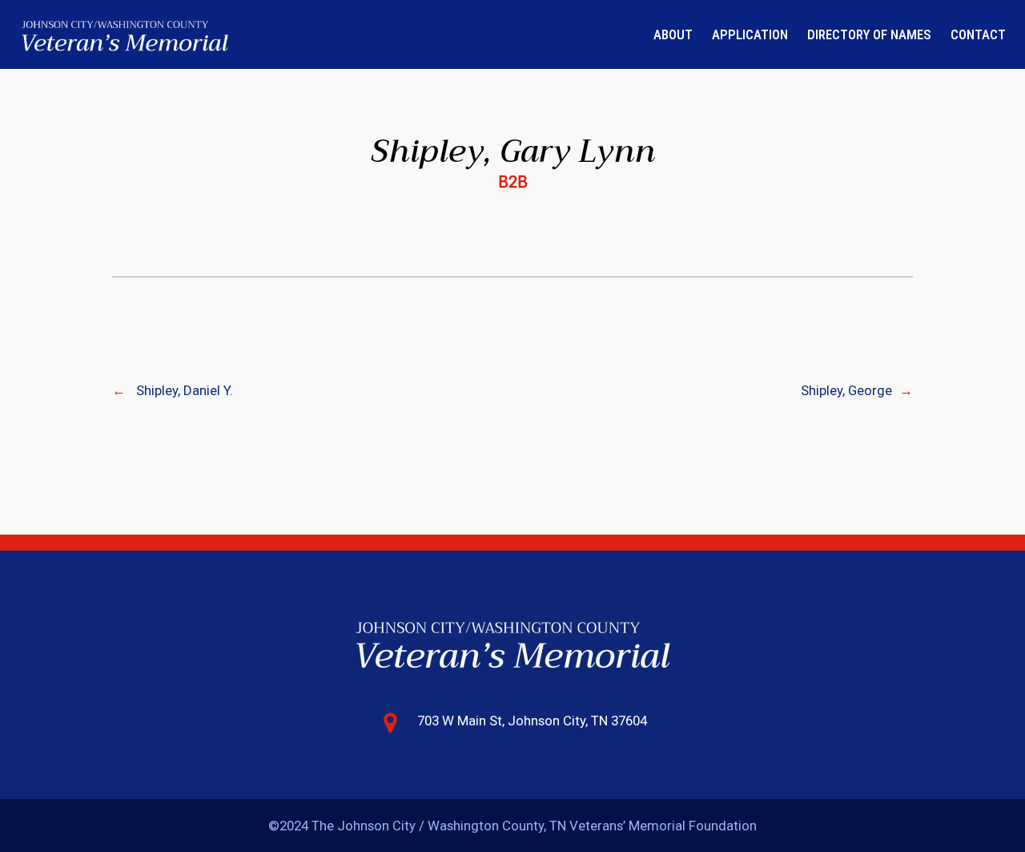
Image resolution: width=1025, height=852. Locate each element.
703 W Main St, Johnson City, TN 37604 (532, 721)
